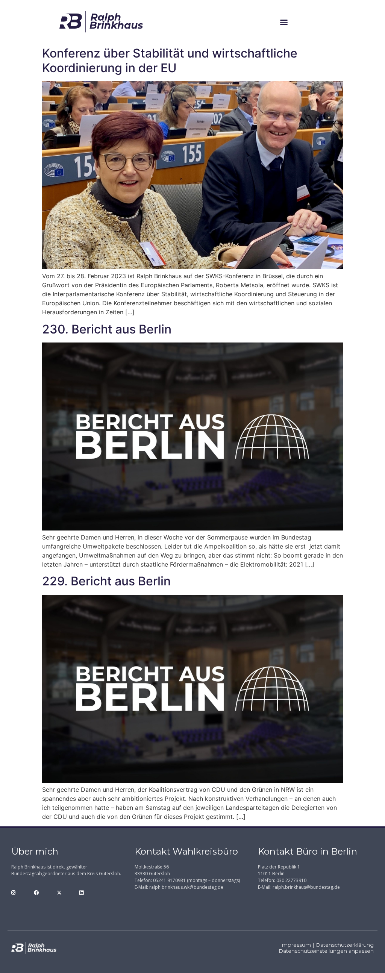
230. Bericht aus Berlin (106, 329)
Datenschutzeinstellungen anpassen (326, 950)
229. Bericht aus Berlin (106, 581)
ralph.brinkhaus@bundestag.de (306, 887)
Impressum (295, 944)
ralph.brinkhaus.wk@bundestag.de (186, 887)
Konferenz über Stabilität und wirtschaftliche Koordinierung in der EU (169, 60)
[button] (284, 21)
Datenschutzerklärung (345, 944)
